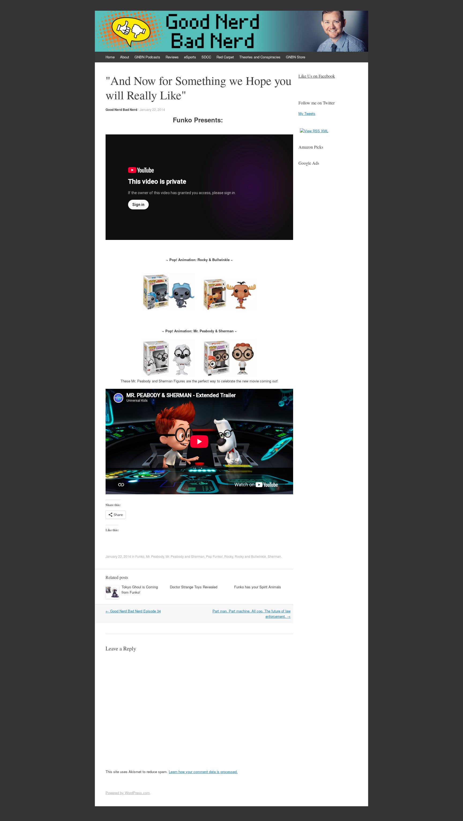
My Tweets (306, 113)
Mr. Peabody (155, 556)
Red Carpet (225, 56)
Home (110, 56)
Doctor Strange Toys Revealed (193, 586)
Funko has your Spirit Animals (257, 586)
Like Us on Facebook (316, 76)
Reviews (172, 56)
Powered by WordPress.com (128, 792)
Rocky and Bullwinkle (250, 556)
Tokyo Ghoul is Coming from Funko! (140, 589)
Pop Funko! (214, 556)
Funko (139, 556)
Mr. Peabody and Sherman (185, 556)
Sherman (274, 556)
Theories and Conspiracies (260, 56)
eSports (190, 56)
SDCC (206, 56)
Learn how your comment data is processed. (203, 771)
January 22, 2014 (152, 109)
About (124, 56)
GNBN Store (295, 56)
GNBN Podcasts (147, 56)
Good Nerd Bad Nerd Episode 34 (133, 610)
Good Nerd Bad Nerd (121, 109)
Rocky (228, 556)
